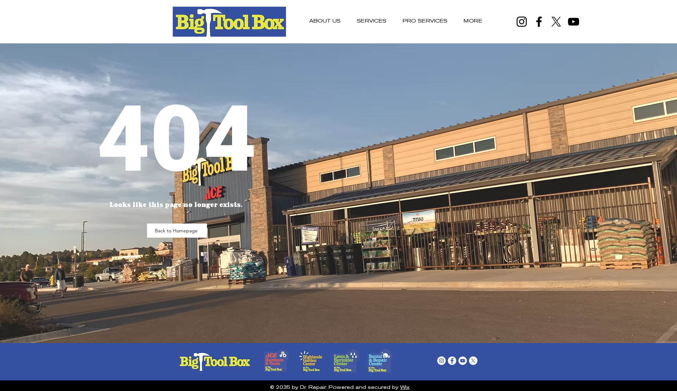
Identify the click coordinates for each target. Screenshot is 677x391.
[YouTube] (573, 22)
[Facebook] (539, 22)
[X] (556, 22)
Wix (405, 387)
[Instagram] (522, 22)
